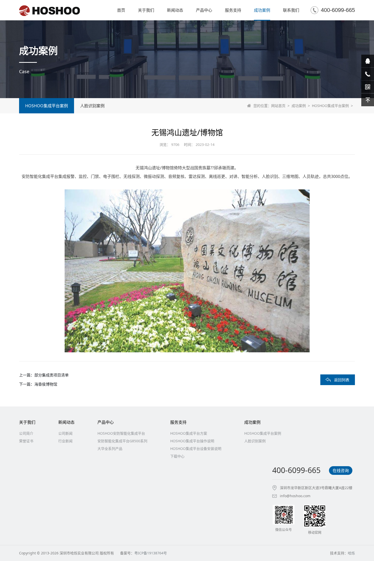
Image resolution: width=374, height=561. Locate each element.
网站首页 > (281, 105)
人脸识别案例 (92, 106)
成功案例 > (302, 105)
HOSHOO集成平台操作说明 (192, 440)
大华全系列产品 (109, 448)
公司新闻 (65, 433)
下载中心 (177, 456)
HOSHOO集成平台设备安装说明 (195, 448)
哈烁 (351, 553)
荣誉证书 (26, 440)
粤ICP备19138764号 (150, 553)
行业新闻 (65, 440)
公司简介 (26, 433)
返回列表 (341, 379)
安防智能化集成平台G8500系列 (122, 440)
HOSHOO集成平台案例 (330, 105)
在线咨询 (341, 470)
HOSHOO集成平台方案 (188, 433)
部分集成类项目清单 (51, 374)
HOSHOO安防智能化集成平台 (121, 433)
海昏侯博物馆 (45, 384)
